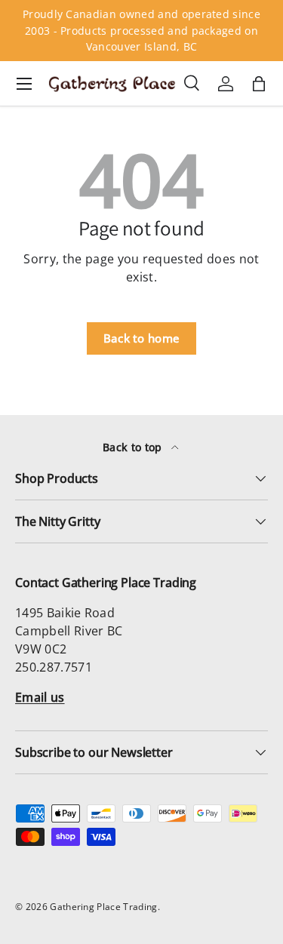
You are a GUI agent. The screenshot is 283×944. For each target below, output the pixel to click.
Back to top (134, 447)
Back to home (141, 338)
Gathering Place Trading (103, 906)
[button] (258, 83)
